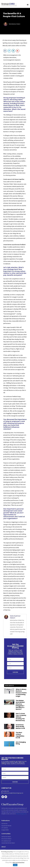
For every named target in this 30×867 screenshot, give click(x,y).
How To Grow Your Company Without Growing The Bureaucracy (21, 717)
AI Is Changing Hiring (21, 743)
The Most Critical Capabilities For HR (20, 735)
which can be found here (18, 862)
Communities (5, 834)
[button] (28, 4)
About (3, 847)
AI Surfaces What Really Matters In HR (20, 726)
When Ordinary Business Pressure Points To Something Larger (21, 692)
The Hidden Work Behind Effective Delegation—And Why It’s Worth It (20, 705)
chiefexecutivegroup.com (21, 813)
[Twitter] (2, 796)
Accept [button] (15, 865)
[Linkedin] (5, 796)
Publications (5, 820)
